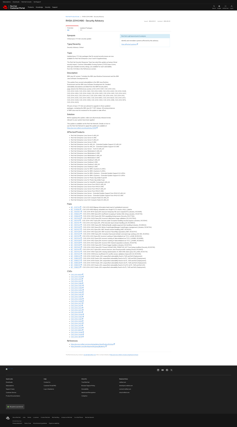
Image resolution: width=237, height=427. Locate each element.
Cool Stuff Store (78, 417)
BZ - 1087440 (75, 247)
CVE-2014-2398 (76, 283)
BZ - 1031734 (75, 207)
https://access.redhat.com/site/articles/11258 (81, 128)
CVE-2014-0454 (76, 290)
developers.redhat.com (126, 385)
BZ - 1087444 (75, 254)
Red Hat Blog (55, 417)
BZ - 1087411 (75, 221)
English (219, 8)
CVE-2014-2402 (76, 310)
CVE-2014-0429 (76, 277)
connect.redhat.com (125, 389)
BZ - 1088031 (75, 267)
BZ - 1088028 (75, 263)
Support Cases (10, 389)
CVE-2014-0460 (76, 317)
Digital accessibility (54, 423)
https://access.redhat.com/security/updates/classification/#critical (92, 344)
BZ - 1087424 (75, 225)
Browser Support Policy (88, 385)
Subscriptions (7, 2)
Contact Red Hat (45, 417)
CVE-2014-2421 (76, 306)
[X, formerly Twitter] (171, 371)
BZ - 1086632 (75, 214)
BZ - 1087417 (75, 223)
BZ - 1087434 (75, 238)
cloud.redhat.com (124, 392)
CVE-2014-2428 (76, 321)
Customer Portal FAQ (50, 385)
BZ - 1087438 (75, 243)
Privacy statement (17, 423)
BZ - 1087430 (75, 234)
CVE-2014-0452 (76, 295)
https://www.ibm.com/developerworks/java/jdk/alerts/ (88, 346)
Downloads (16, 2)
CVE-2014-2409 (76, 328)
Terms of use (27, 423)
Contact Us (47, 382)
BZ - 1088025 (75, 258)
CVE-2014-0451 (76, 297)
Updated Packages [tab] (86, 28)
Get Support (37, 2)
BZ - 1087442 (75, 252)
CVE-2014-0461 (76, 319)
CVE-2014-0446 (76, 315)
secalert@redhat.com (90, 355)
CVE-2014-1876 (76, 312)
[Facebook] (167, 371)
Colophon (84, 396)
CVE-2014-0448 (76, 332)
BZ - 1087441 (75, 249)
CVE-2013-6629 (76, 275)
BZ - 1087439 (75, 245)
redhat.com (122, 382)
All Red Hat (225, 8)
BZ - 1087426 (75, 227)
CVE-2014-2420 (76, 323)
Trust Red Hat (85, 382)
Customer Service (11, 392)
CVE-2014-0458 (76, 301)
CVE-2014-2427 (76, 303)
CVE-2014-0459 (76, 299)
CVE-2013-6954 (76, 330)
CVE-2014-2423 (76, 308)
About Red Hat (17, 417)
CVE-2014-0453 (76, 292)
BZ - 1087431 (75, 236)
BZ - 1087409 (75, 218)
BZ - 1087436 (75, 241)
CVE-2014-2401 (76, 326)
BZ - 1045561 (75, 209)
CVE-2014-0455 (76, 288)
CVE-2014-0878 (76, 337)
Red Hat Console (26, 2)
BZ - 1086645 (75, 216)
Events (29, 417)
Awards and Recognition (88, 392)
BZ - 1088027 (75, 261)
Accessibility (84, 389)
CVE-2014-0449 (76, 335)
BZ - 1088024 (75, 256)
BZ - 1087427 (75, 229)
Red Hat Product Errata (72, 16)
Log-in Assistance (49, 389)
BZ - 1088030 (75, 265)
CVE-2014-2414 (76, 279)
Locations (36, 417)
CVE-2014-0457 (76, 286)
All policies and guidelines (40, 423)
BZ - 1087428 (75, 232)
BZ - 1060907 (75, 212)
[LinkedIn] (158, 371)
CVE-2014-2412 (76, 281)
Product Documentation (13, 396)
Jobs (24, 417)
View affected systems (128, 44)
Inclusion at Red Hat (66, 417)
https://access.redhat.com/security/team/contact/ (124, 355)
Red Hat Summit (89, 417)
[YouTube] (162, 371)
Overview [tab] (70, 28)
